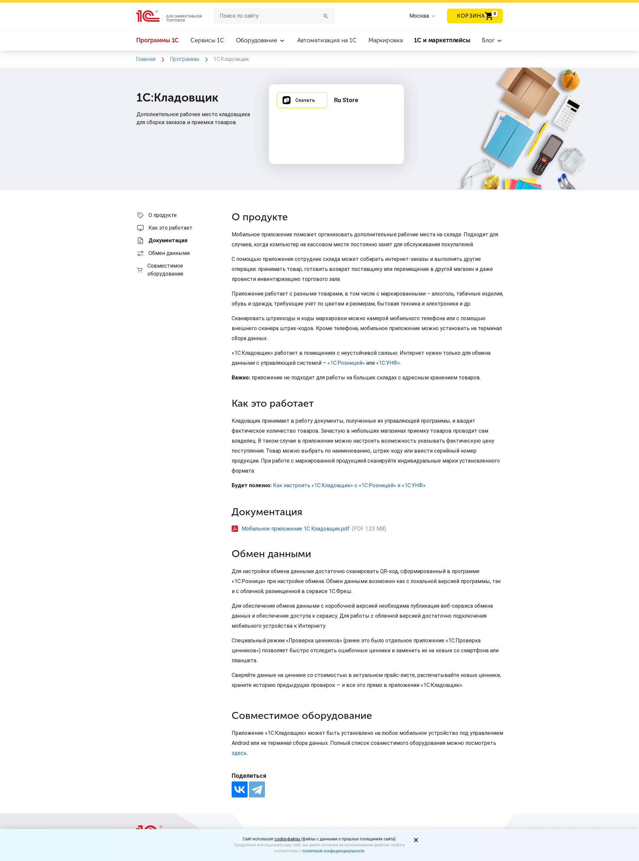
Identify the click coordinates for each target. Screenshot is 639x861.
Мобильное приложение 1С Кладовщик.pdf (295, 529)
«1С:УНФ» (388, 363)
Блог (489, 40)
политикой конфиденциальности (333, 851)
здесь (239, 753)
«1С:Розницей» (346, 363)
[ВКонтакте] (240, 789)
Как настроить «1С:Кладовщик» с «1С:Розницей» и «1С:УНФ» (349, 485)
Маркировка (385, 40)
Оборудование (257, 40)
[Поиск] (326, 16)
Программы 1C (157, 40)
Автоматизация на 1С (327, 40)
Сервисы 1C (207, 40)
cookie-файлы (288, 839)
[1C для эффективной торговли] (175, 16)
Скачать (305, 100)
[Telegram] (257, 789)
